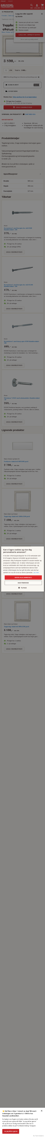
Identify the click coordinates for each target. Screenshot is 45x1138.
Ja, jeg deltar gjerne (10, 1131)
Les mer (36, 572)
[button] (22, 588)
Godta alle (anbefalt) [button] (23, 577)
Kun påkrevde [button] (23, 583)
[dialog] (22, 569)
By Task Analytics (38, 1136)
